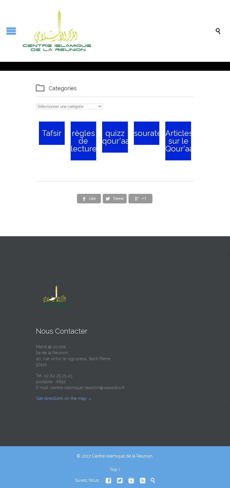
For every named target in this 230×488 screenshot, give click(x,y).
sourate (148, 133)
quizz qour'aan (118, 137)
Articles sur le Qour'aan (181, 141)
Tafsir (51, 133)
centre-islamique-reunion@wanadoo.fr (87, 387)
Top (113, 469)
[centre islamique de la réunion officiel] (118, 31)
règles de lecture (84, 141)
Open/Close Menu (11, 31)
